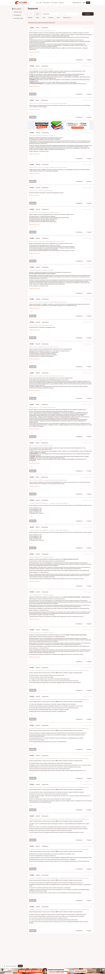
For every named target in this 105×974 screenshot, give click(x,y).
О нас (37, 2)
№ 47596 (32, 696)
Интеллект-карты (18, 18)
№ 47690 (32, 132)
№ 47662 (32, 500)
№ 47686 (32, 209)
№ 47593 (32, 784)
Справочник (61, 2)
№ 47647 (32, 554)
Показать (88, 14)
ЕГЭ (31, 14)
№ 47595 (32, 725)
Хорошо (20, 966)
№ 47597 (32, 667)
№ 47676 (32, 477)
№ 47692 (32, 65)
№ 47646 (32, 591)
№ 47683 (32, 299)
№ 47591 (32, 846)
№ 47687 (32, 187)
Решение (89, 59)
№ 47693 (32, 27)
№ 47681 (32, 343)
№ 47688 (32, 164)
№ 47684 (32, 267)
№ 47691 (32, 100)
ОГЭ (37, 14)
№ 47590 (32, 875)
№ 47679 (32, 372)
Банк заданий (54, 2)
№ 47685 (32, 238)
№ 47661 (32, 527)
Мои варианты (17, 15)
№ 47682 (32, 322)
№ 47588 (32, 906)
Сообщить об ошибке (87, 27)
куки (15, 966)
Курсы (40, 2)
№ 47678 (32, 404)
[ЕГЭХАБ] (21, 3)
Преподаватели (46, 2)
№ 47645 (32, 629)
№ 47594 (32, 755)
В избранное (79, 59)
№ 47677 (32, 442)
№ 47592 (32, 816)
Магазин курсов (18, 12)
